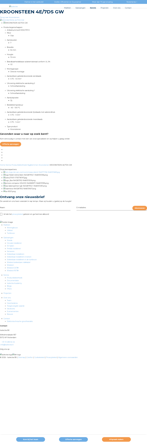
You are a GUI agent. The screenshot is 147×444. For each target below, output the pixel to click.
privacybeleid (17, 214)
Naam (2, 207)
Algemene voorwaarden (68, 357)
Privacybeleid (51, 357)
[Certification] (31, 172)
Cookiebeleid (39, 357)
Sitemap (21, 357)
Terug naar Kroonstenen (9, 17)
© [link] (0, 357)
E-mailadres (81, 207)
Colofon (30, 357)
